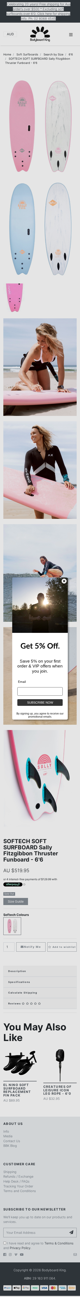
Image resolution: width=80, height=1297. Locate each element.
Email (22, 681)
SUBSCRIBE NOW (40, 702)
